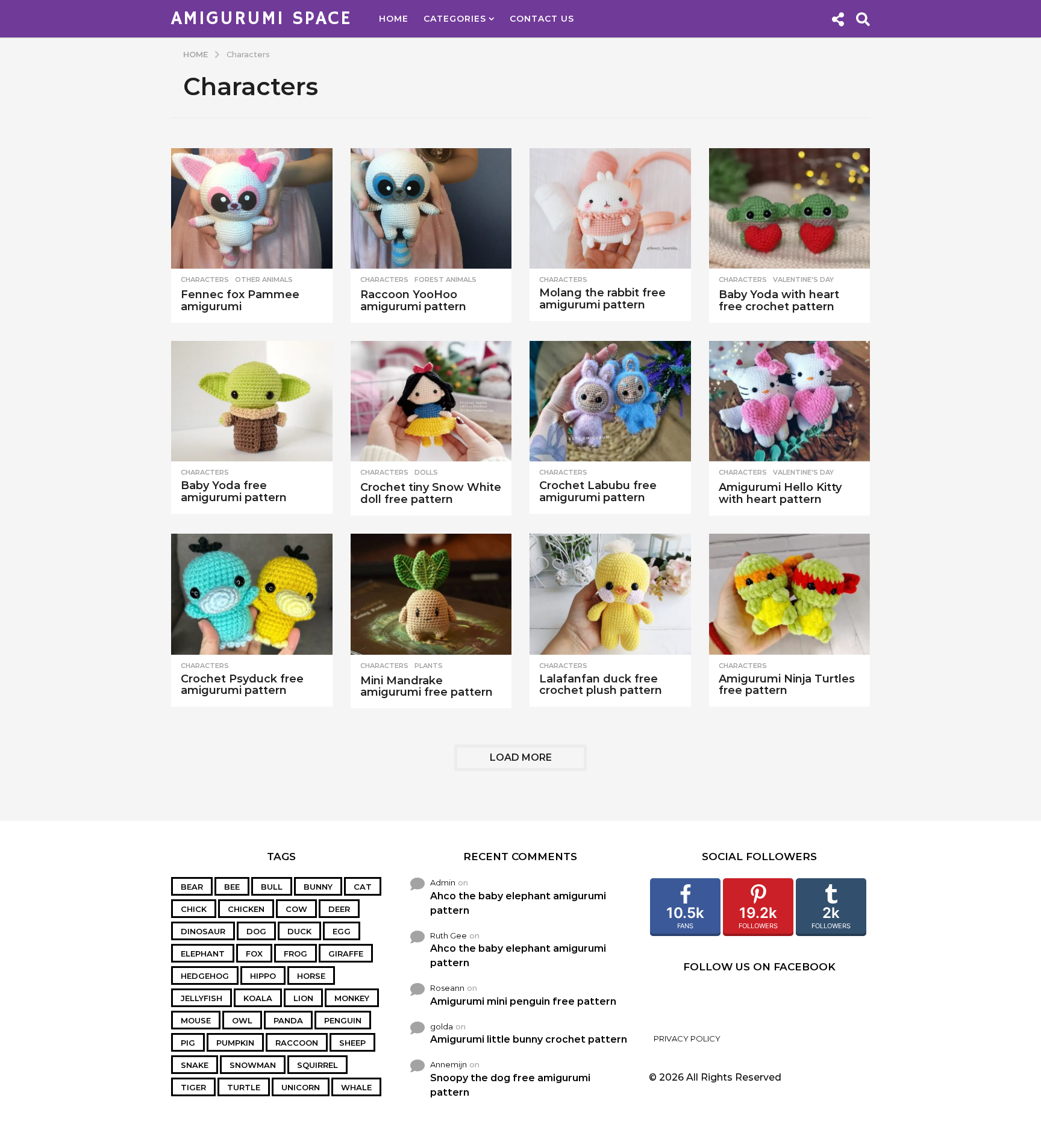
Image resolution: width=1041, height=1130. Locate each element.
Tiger (193, 1087)
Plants (428, 665)
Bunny (318, 886)
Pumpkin (235, 1042)
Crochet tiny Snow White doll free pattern (430, 493)
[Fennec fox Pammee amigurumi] (252, 208)
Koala (257, 998)
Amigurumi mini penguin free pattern (523, 1001)
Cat (363, 886)
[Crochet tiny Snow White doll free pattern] (431, 401)
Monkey (351, 998)
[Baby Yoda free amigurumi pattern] (252, 401)
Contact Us (542, 18)
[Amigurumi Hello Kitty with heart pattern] (790, 401)
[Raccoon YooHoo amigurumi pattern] (431, 208)
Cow (296, 909)
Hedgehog (205, 976)
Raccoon (296, 1042)
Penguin (342, 1020)
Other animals (264, 279)
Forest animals (445, 279)
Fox (254, 953)
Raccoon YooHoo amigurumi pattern (413, 300)
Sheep (352, 1042)
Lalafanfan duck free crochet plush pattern (600, 685)
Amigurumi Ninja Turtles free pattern (787, 685)
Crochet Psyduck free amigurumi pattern (242, 685)
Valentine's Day (803, 279)
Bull (272, 886)
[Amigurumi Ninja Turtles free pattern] (790, 594)
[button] (838, 19)
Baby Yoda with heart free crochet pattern (779, 300)
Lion (303, 998)
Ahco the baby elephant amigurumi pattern (518, 903)
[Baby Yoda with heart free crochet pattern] (790, 208)
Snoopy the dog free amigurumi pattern (510, 1085)
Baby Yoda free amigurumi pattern (234, 491)
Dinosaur (203, 931)
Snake (194, 1065)
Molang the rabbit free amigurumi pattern (602, 298)
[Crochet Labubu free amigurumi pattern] (610, 401)
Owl (242, 1020)
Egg (342, 931)
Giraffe (345, 953)
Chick (194, 909)
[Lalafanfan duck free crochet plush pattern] (610, 594)
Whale (356, 1087)
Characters (205, 279)
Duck (299, 931)
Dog (256, 931)
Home (393, 18)
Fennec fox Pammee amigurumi (240, 300)
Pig (188, 1042)
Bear (192, 886)
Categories (455, 18)
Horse (311, 976)
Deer (339, 909)
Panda (288, 1020)
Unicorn (300, 1087)
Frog (295, 953)
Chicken (246, 909)
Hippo (263, 976)
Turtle (243, 1087)
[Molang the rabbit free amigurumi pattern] (610, 208)
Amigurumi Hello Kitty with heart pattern (780, 493)
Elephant (203, 953)
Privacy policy (687, 1038)
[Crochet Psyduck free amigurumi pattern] (252, 594)
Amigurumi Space (261, 19)
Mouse (196, 1020)
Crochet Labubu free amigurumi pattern (598, 491)
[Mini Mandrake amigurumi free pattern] (431, 594)
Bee (232, 886)
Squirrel (317, 1065)
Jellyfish (201, 998)
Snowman (253, 1065)
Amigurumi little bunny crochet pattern (528, 1039)
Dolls (426, 472)
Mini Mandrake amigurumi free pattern (426, 686)
